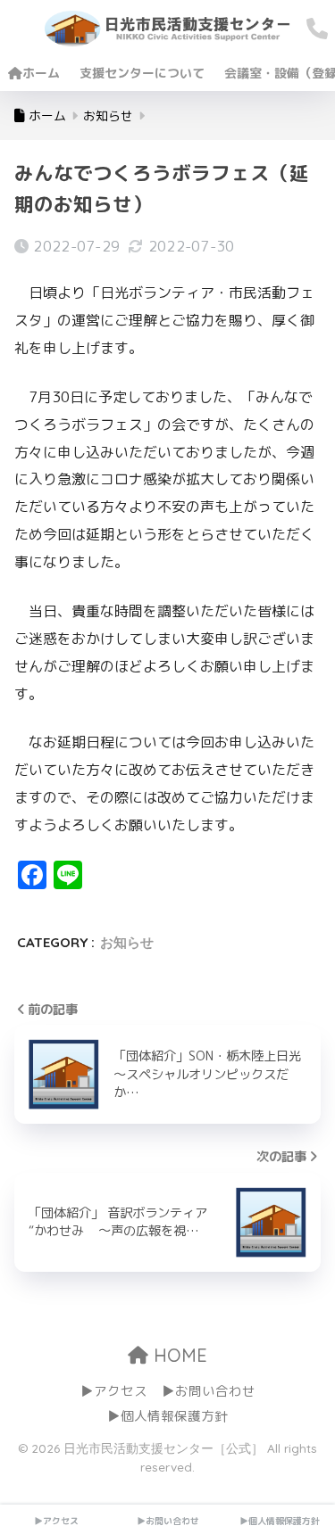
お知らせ (127, 942)
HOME (177, 1355)
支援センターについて (142, 72)
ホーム (41, 72)
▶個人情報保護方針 (167, 1415)
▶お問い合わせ (208, 1390)
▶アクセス (113, 1390)
